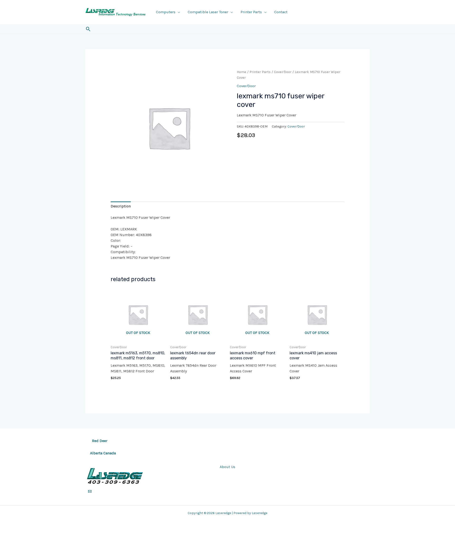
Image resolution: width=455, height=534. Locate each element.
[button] (88, 29)
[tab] (121, 206)
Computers (165, 12)
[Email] (89, 491)
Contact (280, 12)
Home (241, 72)
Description (121, 206)
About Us (227, 467)
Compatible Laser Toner (208, 12)
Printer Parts (251, 12)
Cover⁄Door (282, 72)
